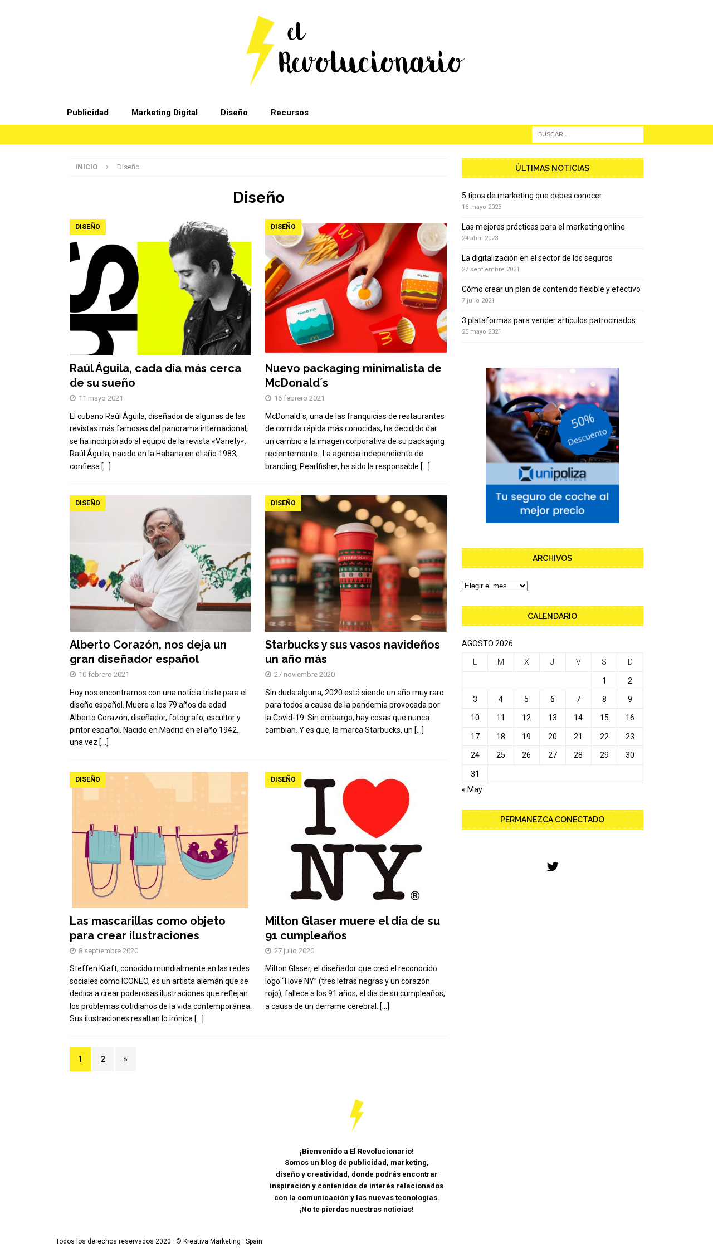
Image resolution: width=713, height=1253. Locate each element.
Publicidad (88, 113)
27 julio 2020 (294, 951)
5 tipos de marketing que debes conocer (532, 195)
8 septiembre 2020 (108, 951)
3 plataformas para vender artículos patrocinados (549, 320)
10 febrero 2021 (104, 674)
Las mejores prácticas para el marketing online (543, 226)
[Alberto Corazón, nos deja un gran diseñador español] (161, 563)
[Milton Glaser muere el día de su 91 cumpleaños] (356, 840)
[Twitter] (552, 867)
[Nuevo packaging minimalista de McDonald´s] (356, 287)
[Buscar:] (587, 133)
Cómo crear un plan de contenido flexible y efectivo (551, 289)
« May (472, 789)
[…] (106, 466)
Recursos (290, 113)
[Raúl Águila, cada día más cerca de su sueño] (161, 287)
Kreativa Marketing (212, 1241)
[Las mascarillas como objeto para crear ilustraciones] (161, 840)
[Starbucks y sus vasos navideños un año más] (356, 563)
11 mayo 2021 (101, 398)
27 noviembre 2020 (304, 674)
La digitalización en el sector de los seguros (537, 257)
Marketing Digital (164, 113)
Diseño (234, 113)
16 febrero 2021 (299, 398)
